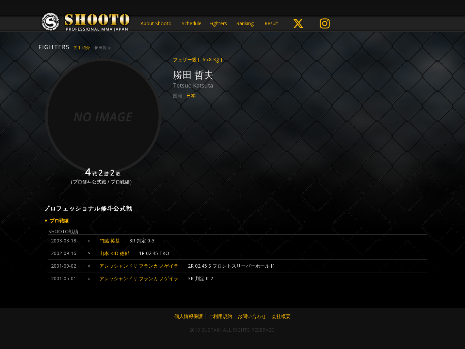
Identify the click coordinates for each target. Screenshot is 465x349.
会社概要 (281, 316)
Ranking (245, 23)
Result (271, 23)
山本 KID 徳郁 (114, 253)
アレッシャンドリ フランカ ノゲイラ (138, 266)
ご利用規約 (220, 316)
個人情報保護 (188, 316)
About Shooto (156, 23)
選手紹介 (82, 47)
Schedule (192, 23)
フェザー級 (197, 59)
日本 (191, 95)
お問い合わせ (252, 316)
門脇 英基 (109, 240)
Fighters (218, 23)
